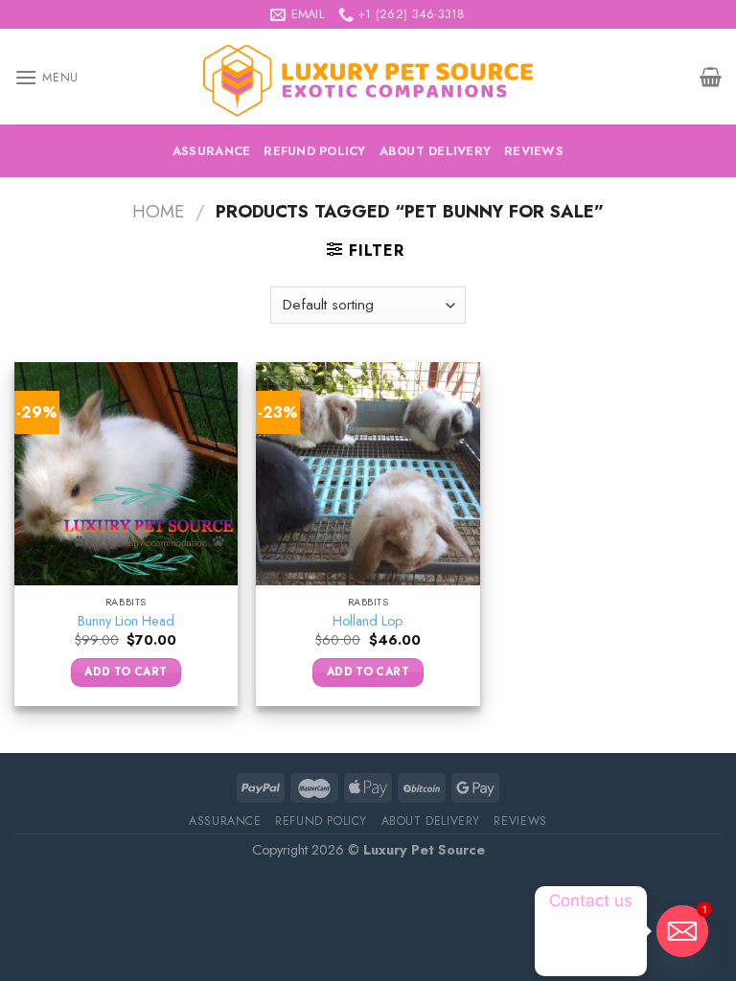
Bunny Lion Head (126, 621)
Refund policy (314, 151)
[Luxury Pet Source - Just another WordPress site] (368, 77)
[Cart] (711, 77)
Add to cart (125, 671)
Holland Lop (367, 621)
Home (158, 211)
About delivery (436, 151)
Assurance (211, 151)
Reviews (534, 151)
